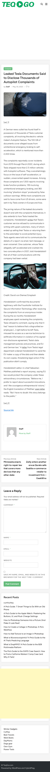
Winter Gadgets (10, 729)
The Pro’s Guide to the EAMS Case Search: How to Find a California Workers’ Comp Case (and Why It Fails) (24, 654)
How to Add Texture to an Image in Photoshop (24, 634)
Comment (9, 505)
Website (8, 560)
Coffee (7, 732)
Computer (8, 69)
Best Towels (9, 735)
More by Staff (24, 433)
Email (7, 549)
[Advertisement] (25, 35)
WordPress (16, 768)
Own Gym (8, 746)
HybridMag (29, 768)
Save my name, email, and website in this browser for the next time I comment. (24, 576)
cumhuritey (9, 603)
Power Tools (9, 749)
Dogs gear (8, 743)
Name (7, 538)
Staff (8, 87)
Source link (9, 410)
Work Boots (8, 738)
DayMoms (8, 741)
